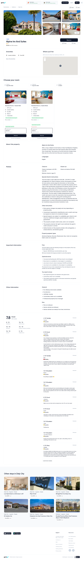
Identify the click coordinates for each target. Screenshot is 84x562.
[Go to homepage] (3, 2)
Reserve (69, 40)
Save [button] (79, 7)
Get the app (65, 2)
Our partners (71, 547)
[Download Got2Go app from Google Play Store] (17, 533)
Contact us (58, 539)
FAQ (56, 542)
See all (10, 59)
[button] (82, 2)
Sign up (77, 2)
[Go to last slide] (7, 97)
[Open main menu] (82, 2)
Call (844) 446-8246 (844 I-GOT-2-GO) (60, 537)
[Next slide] (24, 97)
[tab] (34, 2)
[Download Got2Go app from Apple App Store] (7, 533)
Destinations (71, 545)
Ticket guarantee (59, 548)
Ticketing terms (59, 546)
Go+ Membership (72, 536)
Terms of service (59, 544)
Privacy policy (58, 550)
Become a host (72, 543)
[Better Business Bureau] (77, 557)
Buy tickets (71, 538)
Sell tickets (71, 540)
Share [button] (72, 7)
